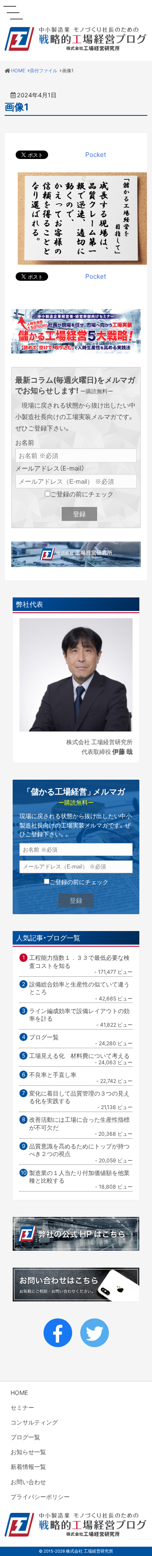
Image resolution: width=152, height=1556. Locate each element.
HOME (19, 1392)
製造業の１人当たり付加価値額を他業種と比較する (79, 1176)
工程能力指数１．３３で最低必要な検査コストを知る (79, 961)
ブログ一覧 (44, 1037)
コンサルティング (34, 1422)
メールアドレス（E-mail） (49, 468)
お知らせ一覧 (28, 1451)
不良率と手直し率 (52, 1074)
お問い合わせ (28, 1481)
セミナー (22, 1407)
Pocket (95, 154)
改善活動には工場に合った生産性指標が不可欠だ (79, 1123)
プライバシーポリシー (40, 1496)
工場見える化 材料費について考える (79, 1055)
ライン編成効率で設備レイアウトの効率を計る (79, 1014)
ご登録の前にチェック (82, 494)
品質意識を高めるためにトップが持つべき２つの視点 (79, 1150)
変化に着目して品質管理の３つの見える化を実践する (79, 1097)
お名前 (24, 442)
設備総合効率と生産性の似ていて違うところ (79, 988)
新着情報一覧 (28, 1466)
